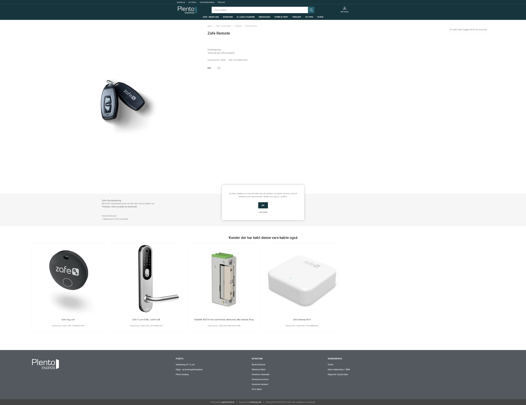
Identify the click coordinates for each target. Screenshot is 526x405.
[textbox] (260, 10)
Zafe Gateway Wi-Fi (302, 319)
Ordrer (330, 364)
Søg (311, 10)
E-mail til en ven (218, 67)
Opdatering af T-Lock (185, 364)
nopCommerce (227, 402)
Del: (209, 68)
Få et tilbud (257, 389)
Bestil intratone (258, 364)
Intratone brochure (260, 379)
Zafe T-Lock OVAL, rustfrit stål (146, 319)
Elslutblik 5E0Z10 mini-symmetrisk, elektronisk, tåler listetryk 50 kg (224, 319)
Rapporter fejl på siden (338, 374)
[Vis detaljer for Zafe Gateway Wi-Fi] (301, 279)
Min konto (345, 12)
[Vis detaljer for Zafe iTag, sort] (68, 279)
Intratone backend (260, 384)
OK (263, 205)
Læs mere (263, 212)
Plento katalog (182, 374)
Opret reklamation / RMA (339, 369)
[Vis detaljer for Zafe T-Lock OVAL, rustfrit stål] (146, 279)
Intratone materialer (261, 374)
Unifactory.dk (255, 402)
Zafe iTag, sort (68, 319)
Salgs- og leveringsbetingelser (189, 369)
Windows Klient (258, 369)
